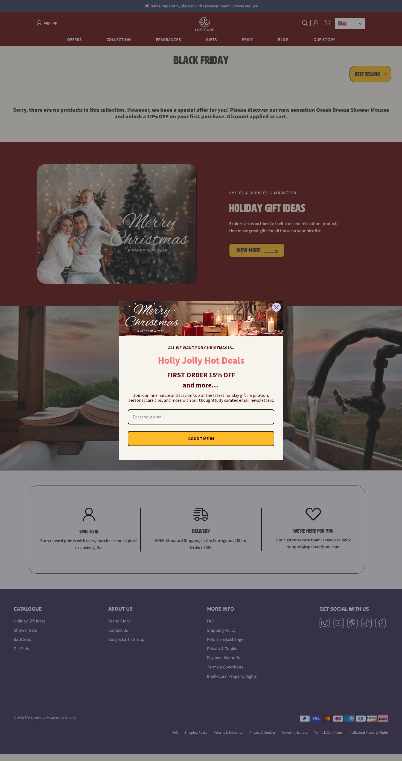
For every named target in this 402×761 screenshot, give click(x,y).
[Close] (276, 307)
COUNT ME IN (201, 438)
